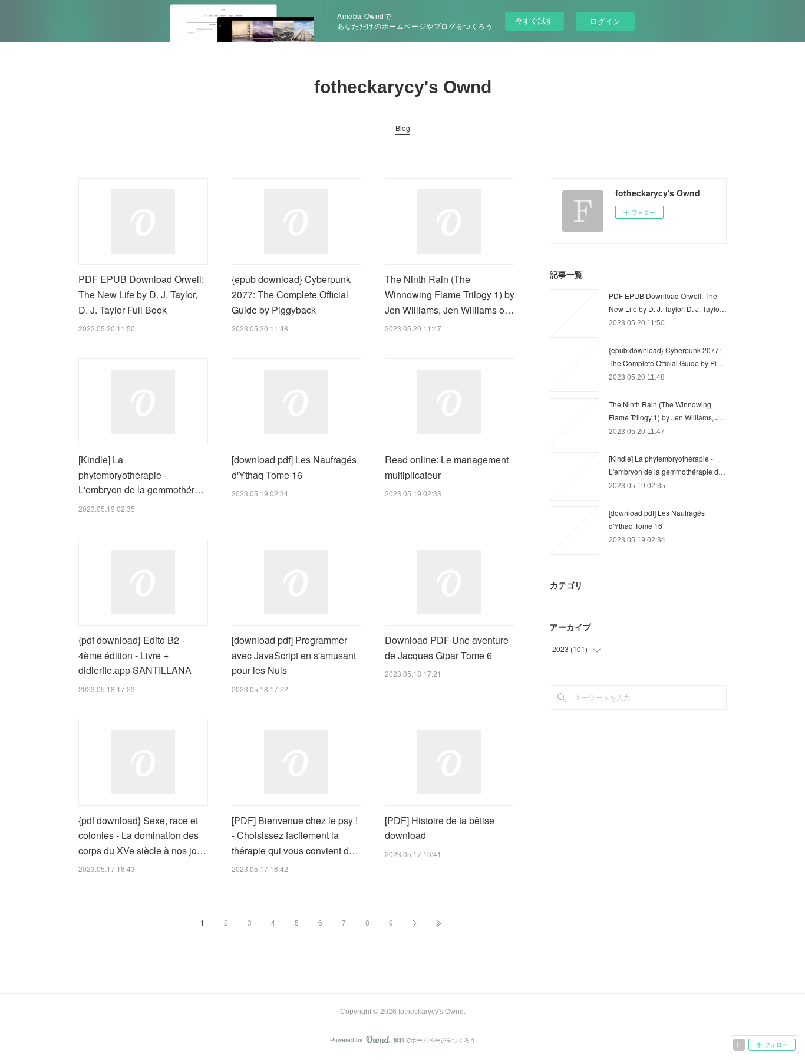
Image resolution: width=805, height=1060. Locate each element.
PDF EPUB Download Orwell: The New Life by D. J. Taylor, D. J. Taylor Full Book (141, 294)
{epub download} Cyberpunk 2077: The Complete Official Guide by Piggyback (291, 294)
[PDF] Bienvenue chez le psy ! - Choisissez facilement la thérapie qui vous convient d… (295, 835)
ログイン (605, 21)
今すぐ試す (534, 20)
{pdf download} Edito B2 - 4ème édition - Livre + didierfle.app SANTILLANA (135, 655)
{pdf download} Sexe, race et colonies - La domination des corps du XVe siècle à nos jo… (142, 835)
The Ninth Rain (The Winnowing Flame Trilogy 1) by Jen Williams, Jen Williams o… (449, 294)
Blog (402, 128)
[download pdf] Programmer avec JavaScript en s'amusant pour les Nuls (294, 655)
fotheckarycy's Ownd (402, 87)
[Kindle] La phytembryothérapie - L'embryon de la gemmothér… (141, 474)
